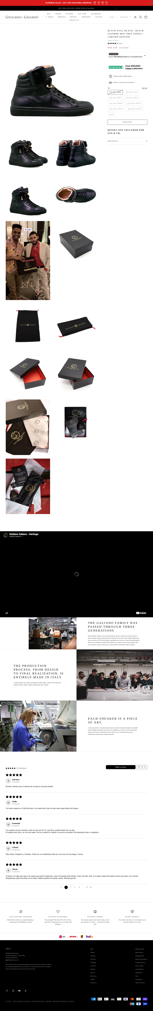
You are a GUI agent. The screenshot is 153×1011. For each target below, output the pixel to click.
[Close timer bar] (150, 3)
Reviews (73, 17)
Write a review (120, 767)
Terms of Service (140, 982)
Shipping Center (139, 949)
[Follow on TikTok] (25, 990)
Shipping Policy (139, 956)
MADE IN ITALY (113, 40)
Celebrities (96, 13)
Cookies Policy (139, 969)
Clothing (69, 13)
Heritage (62, 17)
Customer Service (140, 962)
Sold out (127, 122)
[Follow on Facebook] (7, 990)
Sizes (136, 976)
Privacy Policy (139, 966)
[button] (112, 43)
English (124, 17)
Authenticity (138, 972)
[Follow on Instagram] (13, 990)
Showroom (86, 17)
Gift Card (82, 13)
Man (48, 13)
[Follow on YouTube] (19, 990)
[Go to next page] (91, 887)
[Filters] (139, 767)
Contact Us (74, 20)
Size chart (144, 88)
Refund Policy (139, 952)
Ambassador (138, 979)
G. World (49, 17)
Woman (58, 13)
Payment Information (141, 959)
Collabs (98, 17)
